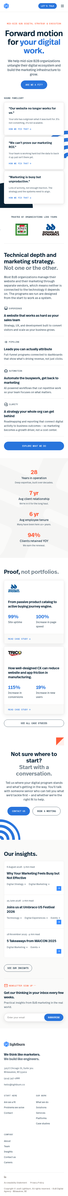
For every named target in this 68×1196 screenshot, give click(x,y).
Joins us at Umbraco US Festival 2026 (31, 909)
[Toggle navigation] (62, 6)
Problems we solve (14, 1107)
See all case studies (34, 723)
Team (7, 1146)
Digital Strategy (16, 884)
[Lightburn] (14, 1044)
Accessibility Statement (15, 1182)
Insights (8, 1151)
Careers (8, 1162)
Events (55, 917)
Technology (14, 917)
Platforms (41, 1118)
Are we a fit (10, 1102)
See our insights (18, 968)
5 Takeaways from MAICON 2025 (31, 941)
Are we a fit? (34, 84)
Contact (8, 1112)
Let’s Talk (47, 5)
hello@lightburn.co (14, 1084)
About (7, 1141)
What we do (42, 1102)
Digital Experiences (36, 917)
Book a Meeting (46, 811)
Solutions (41, 1107)
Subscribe (54, 1017)
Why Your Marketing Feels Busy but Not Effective (33, 875)
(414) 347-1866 (12, 1078)
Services (40, 1112)
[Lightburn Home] (6, 6)
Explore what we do (34, 445)
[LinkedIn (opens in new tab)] (34, 1177)
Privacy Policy (37, 1182)
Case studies (43, 1123)
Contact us (18, 811)
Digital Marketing (39, 884)
